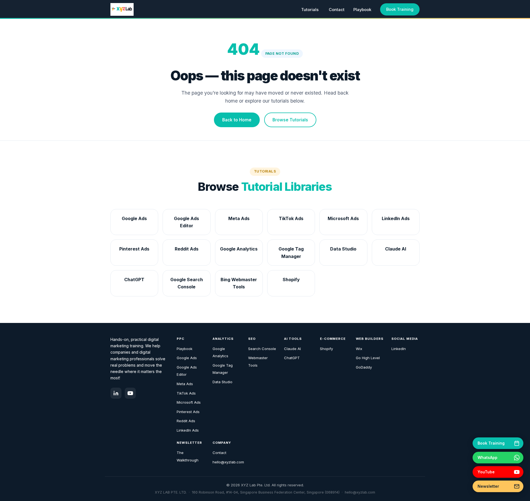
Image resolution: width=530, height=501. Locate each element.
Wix (359, 348)
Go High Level (368, 358)
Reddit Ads (186, 421)
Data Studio (222, 382)
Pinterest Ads (188, 411)
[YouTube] (130, 393)
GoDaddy (364, 367)
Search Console (262, 348)
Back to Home (236, 119)
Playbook (362, 9)
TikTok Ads (186, 393)
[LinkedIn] (115, 393)
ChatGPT (292, 358)
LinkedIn (398, 348)
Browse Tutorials (290, 119)
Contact (336, 9)
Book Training (400, 9)
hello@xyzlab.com (228, 462)
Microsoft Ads (189, 402)
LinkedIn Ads (188, 430)
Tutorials (310, 9)
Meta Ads (185, 384)
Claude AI (292, 348)
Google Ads (187, 358)
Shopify (326, 348)
